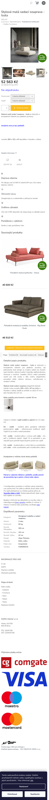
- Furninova (5, 593)
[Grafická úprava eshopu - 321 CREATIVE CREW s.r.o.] (8, 743)
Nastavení (23, 786)
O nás (3, 564)
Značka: (10, 24)
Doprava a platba (7, 570)
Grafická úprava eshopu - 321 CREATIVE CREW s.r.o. (21, 749)
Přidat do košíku (23, 108)
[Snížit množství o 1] (9, 109)
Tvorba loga (5, 747)
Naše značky (5, 587)
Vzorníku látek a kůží (12, 493)
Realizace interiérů (7, 605)
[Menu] (43, 3)
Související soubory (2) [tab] (28, 355)
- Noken (4, 599)
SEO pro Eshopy (17, 747)
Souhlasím (35, 794)
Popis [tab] (5, 355)
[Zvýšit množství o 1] (9, 106)
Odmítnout (12, 794)
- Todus (4, 602)
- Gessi (3, 596)
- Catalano (5, 590)
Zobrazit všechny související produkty (24, 348)
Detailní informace (8, 153)
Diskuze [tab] (41, 355)
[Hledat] (31, 3)
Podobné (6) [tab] (13, 355)
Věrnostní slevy (8, 193)
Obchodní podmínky (8, 573)
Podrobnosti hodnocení (30, 22)
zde (31, 780)
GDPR (3, 567)
